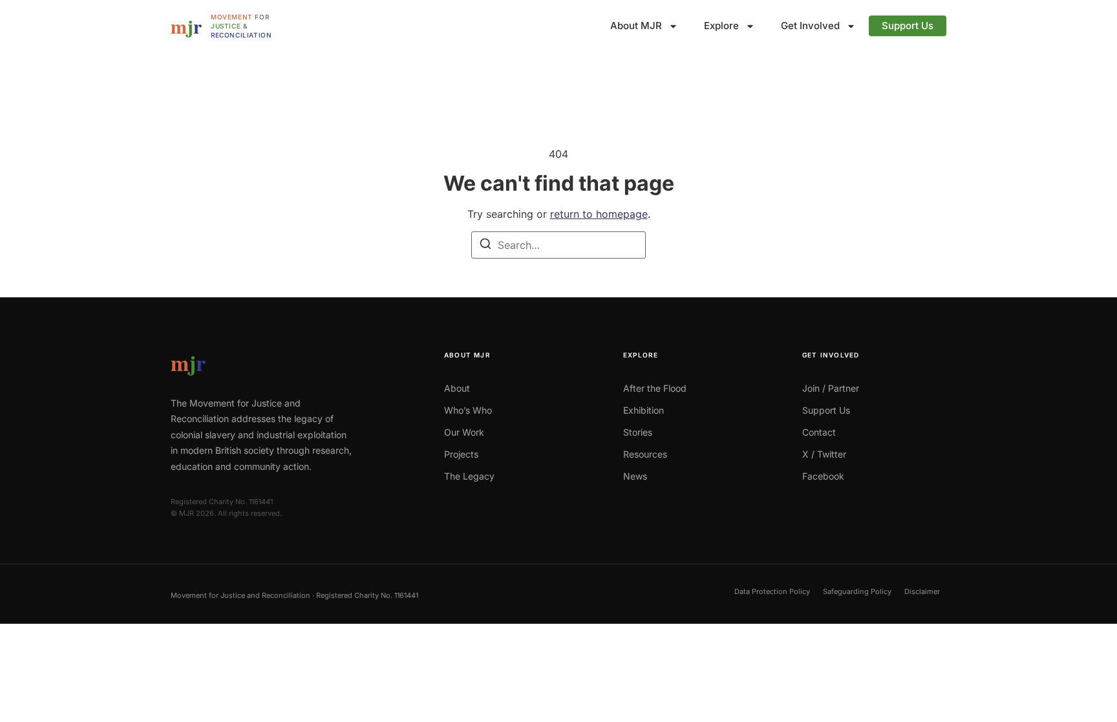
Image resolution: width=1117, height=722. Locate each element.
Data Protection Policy (772, 591)
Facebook (823, 476)
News (635, 476)
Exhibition (643, 410)
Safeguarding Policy (857, 591)
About (457, 388)
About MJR (636, 25)
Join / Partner (830, 388)
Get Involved (810, 25)
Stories (637, 432)
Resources (645, 454)
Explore (721, 25)
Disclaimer (922, 591)
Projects (461, 454)
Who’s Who (468, 410)
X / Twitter (824, 454)
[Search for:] (558, 245)
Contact (819, 432)
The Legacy (469, 476)
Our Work (464, 432)
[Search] (485, 245)
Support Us (907, 25)
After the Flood (654, 388)
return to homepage (599, 213)
